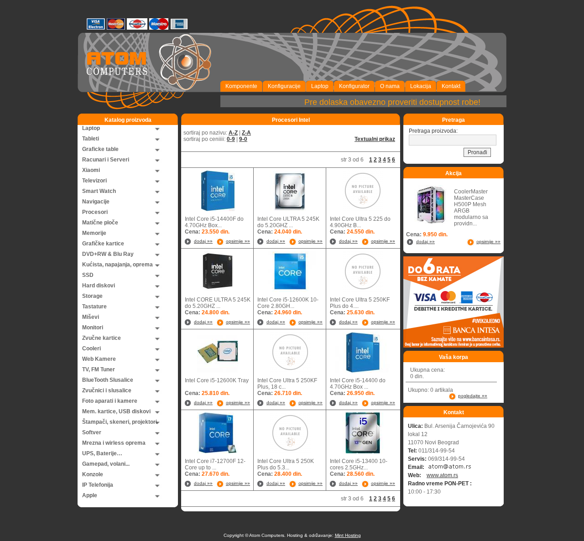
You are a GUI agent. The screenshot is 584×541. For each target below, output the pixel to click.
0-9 (231, 139)
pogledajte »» (472, 395)
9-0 (243, 139)
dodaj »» (203, 241)
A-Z (233, 133)
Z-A (246, 133)
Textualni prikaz (375, 139)
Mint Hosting (348, 535)
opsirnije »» (238, 241)
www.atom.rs (442, 475)
